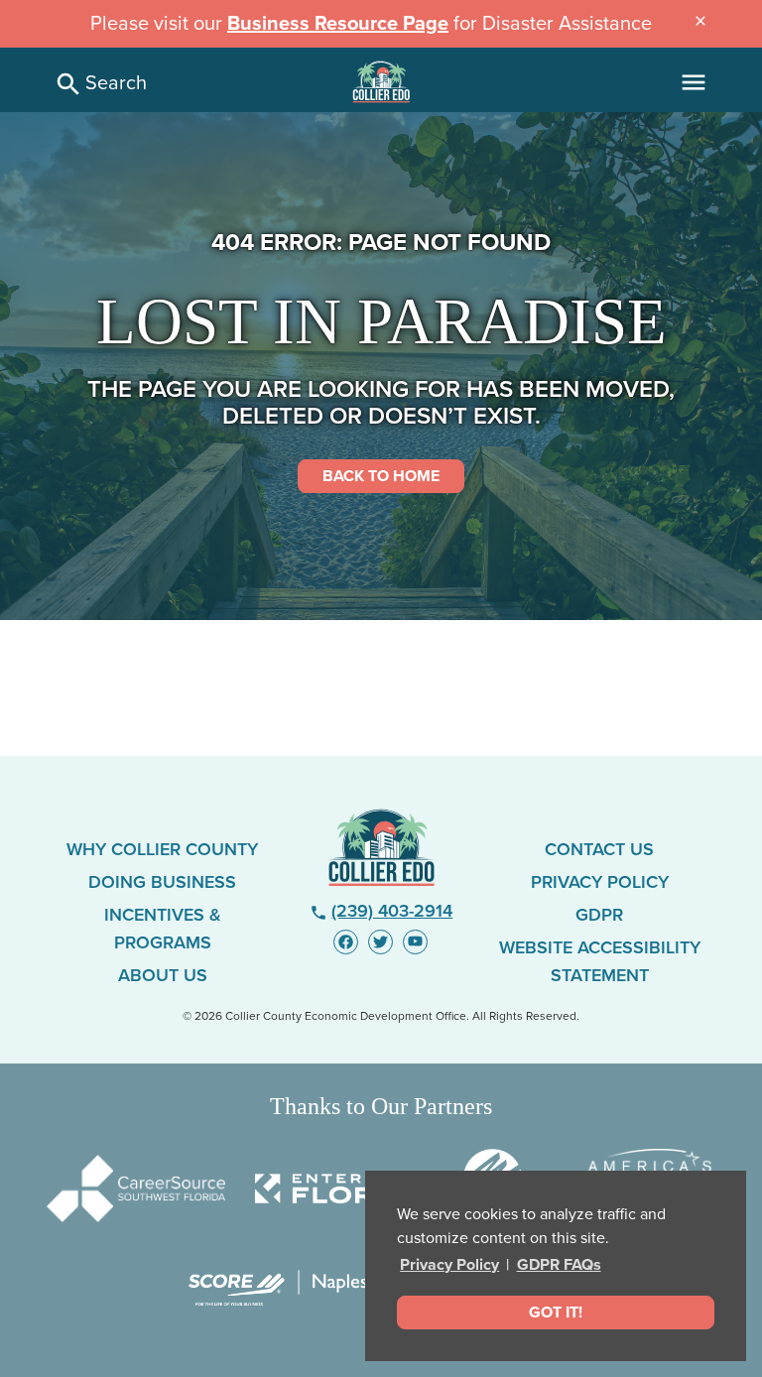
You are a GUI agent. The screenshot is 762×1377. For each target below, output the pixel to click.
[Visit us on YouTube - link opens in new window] (415, 942)
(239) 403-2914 (381, 911)
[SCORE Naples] (278, 1288)
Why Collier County (162, 849)
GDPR (599, 915)
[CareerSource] (136, 1188)
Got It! (555, 1312)
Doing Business (162, 882)
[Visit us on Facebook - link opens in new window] (345, 942)
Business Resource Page (337, 24)
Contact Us (599, 849)
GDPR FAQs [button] (559, 1265)
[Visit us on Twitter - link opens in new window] (380, 942)
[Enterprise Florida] (344, 1188)
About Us (162, 975)
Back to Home (381, 476)
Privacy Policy (449, 1265)
